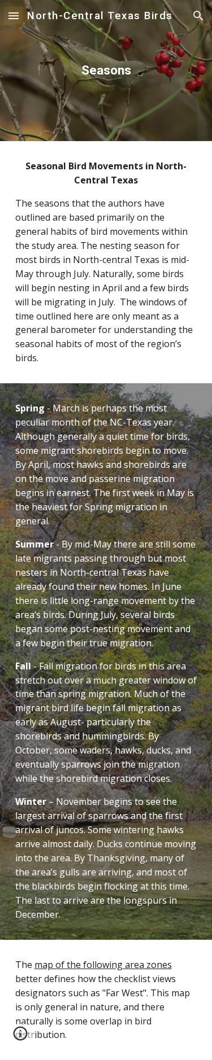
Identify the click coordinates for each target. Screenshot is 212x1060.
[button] (13, 15)
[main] (106, 70)
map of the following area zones (103, 964)
